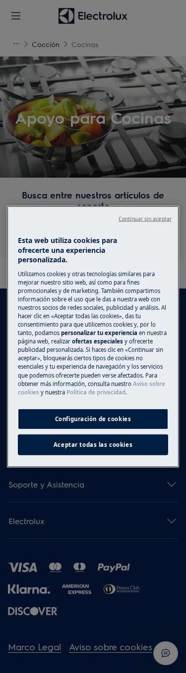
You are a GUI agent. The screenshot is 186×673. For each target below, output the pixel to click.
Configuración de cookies (93, 418)
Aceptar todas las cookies (93, 444)
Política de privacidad (95, 391)
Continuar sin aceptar (145, 218)
